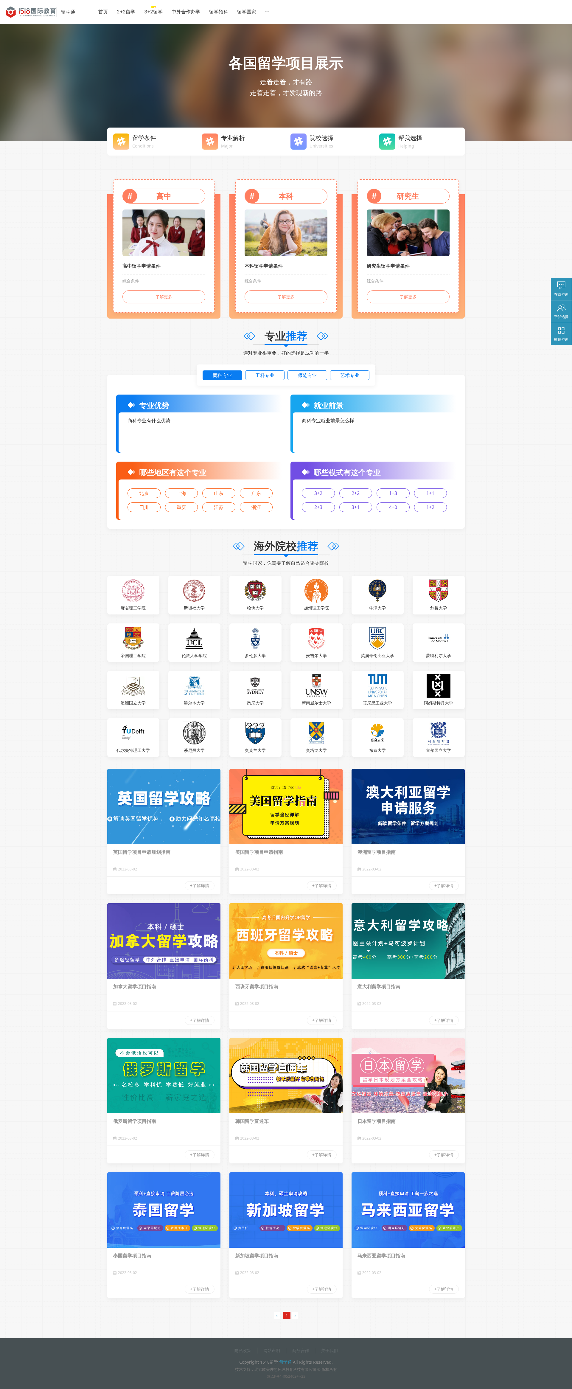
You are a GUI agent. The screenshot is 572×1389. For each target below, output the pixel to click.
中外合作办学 (186, 12)
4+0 (393, 507)
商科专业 (222, 375)
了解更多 (164, 296)
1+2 (430, 507)
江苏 (218, 507)
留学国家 (246, 12)
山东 (218, 493)
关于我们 (329, 1350)
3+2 (318, 493)
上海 (181, 493)
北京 (144, 493)
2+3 (318, 507)
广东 (256, 493)
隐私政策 (242, 1350)
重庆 (181, 507)
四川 (144, 507)
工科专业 (264, 375)
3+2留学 (153, 12)
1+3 (393, 493)
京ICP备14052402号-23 (286, 1376)
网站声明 (271, 1350)
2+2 (356, 493)
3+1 (356, 507)
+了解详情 (199, 885)
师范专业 (307, 375)
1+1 (430, 493)
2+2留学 (126, 12)
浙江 (256, 507)
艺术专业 (349, 375)
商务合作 (300, 1350)
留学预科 (218, 12)
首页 (103, 12)
